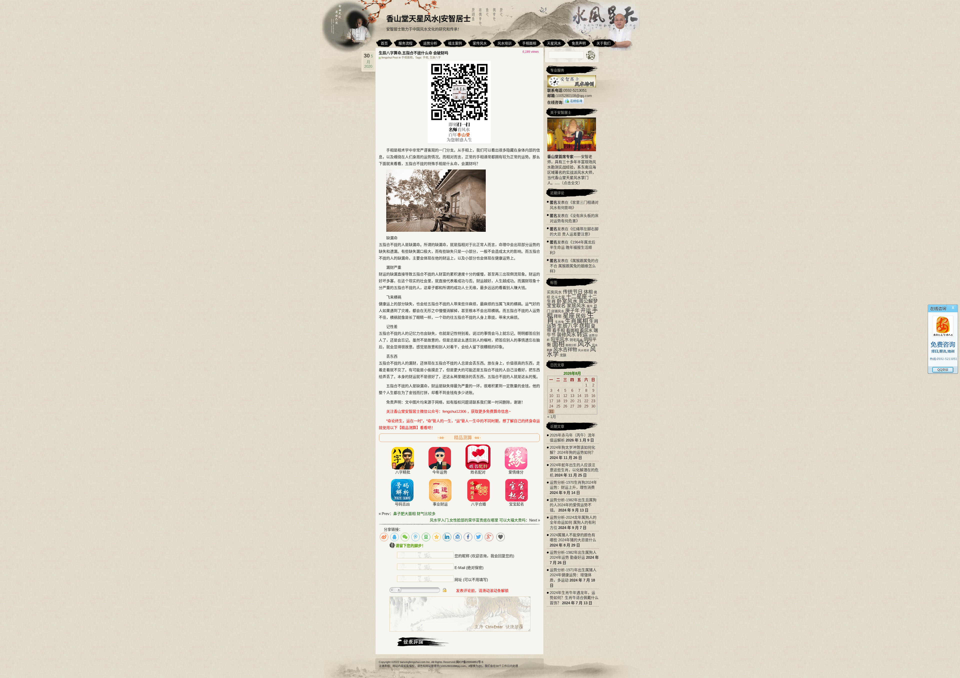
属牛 (590, 306)
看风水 (586, 330)
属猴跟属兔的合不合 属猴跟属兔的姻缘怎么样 (574, 265)
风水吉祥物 (565, 349)
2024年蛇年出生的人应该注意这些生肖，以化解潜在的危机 (574, 470)
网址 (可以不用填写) (471, 580)
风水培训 (583, 350)
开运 (585, 310)
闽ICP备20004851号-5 (469, 662)
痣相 (584, 326)
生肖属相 (576, 321)
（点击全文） (571, 183)
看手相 (558, 330)
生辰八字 (435, 57)
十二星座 (576, 297)
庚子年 (572, 310)
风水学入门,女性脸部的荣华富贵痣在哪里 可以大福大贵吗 (478, 520)
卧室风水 (567, 301)
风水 (584, 344)
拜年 (558, 316)
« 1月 (551, 416)
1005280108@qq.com (574, 96)
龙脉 (563, 355)
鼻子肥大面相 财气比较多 (414, 514)
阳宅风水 (560, 339)
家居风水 (576, 305)
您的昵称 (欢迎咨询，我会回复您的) (484, 556)
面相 (558, 344)
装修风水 (566, 335)
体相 (588, 292)
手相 (425, 57)
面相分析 (571, 345)
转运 (582, 335)
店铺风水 (557, 311)
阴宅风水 (576, 340)
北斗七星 (558, 297)
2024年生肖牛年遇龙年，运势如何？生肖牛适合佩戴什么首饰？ (574, 597)
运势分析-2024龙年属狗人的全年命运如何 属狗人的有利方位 (573, 522)
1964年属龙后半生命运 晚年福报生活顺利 (572, 247)
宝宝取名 (556, 305)
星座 (569, 315)
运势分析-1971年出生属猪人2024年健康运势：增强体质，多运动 (573, 575)
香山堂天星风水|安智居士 (428, 18)
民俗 (581, 316)
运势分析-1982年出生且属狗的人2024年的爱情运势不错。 (573, 505)
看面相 (572, 330)
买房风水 (554, 292)
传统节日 (573, 291)
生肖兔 (559, 322)
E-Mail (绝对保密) (469, 568)
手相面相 (407, 57)
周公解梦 (588, 301)
